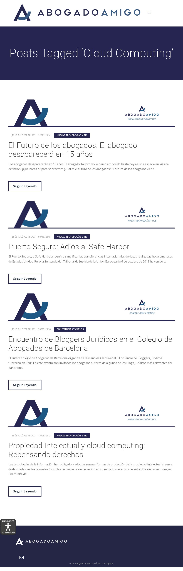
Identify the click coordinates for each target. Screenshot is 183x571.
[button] (91, 538)
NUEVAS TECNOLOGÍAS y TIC (72, 135)
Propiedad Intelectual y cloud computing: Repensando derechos (76, 450)
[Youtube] (161, 540)
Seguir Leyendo (25, 186)
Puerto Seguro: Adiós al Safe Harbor (68, 246)
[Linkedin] (151, 540)
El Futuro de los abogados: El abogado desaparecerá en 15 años (72, 150)
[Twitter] (131, 540)
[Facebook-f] (121, 540)
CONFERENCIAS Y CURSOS (70, 329)
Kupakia (109, 563)
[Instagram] (141, 540)
